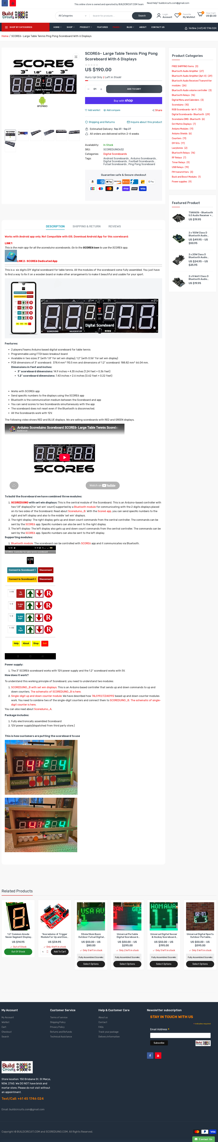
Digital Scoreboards (115, 153)
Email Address (159, 1030)
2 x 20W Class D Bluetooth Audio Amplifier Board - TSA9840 (198, 256)
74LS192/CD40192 (103, 695)
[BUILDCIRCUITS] (16, 16)
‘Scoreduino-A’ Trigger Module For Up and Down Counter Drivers (18, 936)
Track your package (108, 1032)
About (143, 27)
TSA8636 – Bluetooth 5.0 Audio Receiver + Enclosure (201, 214)
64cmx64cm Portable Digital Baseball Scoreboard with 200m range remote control (200, 936)
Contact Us (158, 27)
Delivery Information (109, 1036)
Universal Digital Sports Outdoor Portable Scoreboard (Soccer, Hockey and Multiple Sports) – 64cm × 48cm (163, 936)
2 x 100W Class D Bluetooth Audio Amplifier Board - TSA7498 (198, 234)
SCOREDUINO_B (119, 700)
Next (78, 89)
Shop (70, 27)
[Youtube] (13, 3)
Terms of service (59, 1017)
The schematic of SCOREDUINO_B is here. (56, 691)
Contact (102, 1022)
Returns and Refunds (61, 1032)
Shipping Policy (58, 1022)
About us (103, 1017)
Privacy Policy (57, 1027)
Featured (102, 27)
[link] (29, 905)
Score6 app (104, 511)
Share (158, 110)
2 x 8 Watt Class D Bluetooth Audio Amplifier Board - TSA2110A (199, 278)
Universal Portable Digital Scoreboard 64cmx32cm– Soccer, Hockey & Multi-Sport (91, 936)
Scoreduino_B (77, 511)
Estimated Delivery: (101, 129)
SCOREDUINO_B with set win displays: (34, 687)
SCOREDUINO (19, 502)
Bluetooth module (85, 506)
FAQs (101, 1027)
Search (5, 1036)
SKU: (87, 149)
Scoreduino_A (43, 709)
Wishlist (5, 1022)
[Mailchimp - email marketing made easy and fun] (203, 1045)
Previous (8, 89)
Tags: (88, 158)
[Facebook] (5, 3)
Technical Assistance (61, 1036)
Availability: (92, 145)
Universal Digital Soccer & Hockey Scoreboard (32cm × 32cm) (127, 936)
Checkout (7, 1032)
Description (55, 226)
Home (56, 27)
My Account (8, 1017)
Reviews (115, 226)
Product (85, 27)
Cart (4, 1027)
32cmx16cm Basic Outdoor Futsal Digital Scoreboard (54, 936)
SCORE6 (30, 524)
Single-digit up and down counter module (36, 695)
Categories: (92, 154)
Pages (116, 27)
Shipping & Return (87, 226)
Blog (130, 27)
